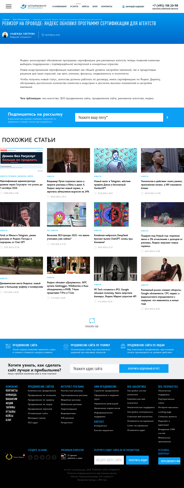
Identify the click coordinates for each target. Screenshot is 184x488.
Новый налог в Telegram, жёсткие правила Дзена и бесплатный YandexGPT (112, 184)
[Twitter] (48, 457)
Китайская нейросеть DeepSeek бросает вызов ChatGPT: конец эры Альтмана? (113, 238)
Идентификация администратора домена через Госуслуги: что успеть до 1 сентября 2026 (21, 184)
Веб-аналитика (136, 386)
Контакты (106, 6)
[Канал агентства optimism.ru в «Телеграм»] (42, 457)
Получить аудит (138, 460)
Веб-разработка (168, 386)
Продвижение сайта (25, 345)
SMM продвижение (105, 386)
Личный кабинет (135, 6)
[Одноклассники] (54, 457)
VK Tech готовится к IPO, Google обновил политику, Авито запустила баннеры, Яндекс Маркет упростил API (115, 293)
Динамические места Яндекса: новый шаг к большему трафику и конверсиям (21, 284)
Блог (95, 6)
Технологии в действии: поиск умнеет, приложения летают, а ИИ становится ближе (161, 184)
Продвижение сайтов (41, 386)
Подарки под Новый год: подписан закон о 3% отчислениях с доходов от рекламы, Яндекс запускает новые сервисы (161, 241)
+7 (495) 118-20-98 (165, 5)
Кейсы (85, 6)
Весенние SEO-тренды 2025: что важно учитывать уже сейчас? (68, 236)
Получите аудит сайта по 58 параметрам (116, 449)
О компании (59, 6)
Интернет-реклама (72, 386)
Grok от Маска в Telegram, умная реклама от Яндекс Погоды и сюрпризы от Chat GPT (18, 238)
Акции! (78, 3)
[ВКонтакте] (36, 457)
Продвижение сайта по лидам (146, 345)
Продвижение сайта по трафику (90, 345)
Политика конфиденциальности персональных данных (92, 473)
